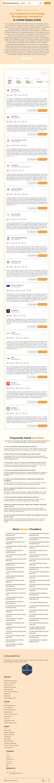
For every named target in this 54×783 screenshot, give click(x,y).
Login (40, 3)
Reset (44, 73)
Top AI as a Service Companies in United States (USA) (15, 636)
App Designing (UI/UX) (9, 698)
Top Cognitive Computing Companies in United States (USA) (38, 636)
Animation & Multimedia (10, 743)
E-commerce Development (11, 691)
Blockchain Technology (10, 687)
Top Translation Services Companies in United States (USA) (15, 568)
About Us (8, 757)
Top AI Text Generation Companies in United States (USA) (14, 644)
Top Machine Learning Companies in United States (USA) (16, 627)
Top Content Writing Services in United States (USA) (38, 589)
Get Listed (47, 3)
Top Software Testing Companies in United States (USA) (16, 559)
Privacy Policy (9, 759)
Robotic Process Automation (11, 745)
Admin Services (8, 716)
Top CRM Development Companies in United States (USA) (14, 619)
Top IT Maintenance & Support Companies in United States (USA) (16, 606)
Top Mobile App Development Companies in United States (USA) (16, 534)
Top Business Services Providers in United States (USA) (15, 615)
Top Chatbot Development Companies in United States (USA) (15, 589)
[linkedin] (46, 781)
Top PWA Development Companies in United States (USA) (14, 602)
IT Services (7, 718)
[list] (49, 82)
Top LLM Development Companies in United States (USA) (14, 640)
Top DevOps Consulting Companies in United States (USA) (14, 598)
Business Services (8, 741)
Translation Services (9, 720)
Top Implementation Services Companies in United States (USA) (39, 568)
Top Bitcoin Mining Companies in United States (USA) (38, 615)
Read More (9, 107)
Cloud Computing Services (10, 714)
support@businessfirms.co (16, 773)
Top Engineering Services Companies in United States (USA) (15, 576)
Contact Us (9, 761)
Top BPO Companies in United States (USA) (15, 572)
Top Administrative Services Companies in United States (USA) (15, 564)
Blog (29, 3)
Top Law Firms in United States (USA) (39, 602)
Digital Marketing (8, 689)
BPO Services (7, 730)
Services (23, 3)
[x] (49, 781)
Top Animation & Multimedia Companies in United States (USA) (16, 585)
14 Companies (27, 58)
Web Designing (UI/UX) (9, 705)
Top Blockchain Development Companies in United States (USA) (39, 538)
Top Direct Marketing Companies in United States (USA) (39, 606)
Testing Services (8, 712)
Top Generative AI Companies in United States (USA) (15, 623)
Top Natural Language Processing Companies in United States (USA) (37, 627)
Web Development (8, 685)
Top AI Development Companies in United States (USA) (39, 572)
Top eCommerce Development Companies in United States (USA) (39, 542)
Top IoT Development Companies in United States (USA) (16, 555)
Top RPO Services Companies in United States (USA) (38, 610)
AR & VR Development (9, 709)
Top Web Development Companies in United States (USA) (14, 538)
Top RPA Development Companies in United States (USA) (39, 585)
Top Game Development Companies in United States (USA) (38, 593)
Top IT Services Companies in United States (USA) (38, 564)
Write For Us (9, 763)
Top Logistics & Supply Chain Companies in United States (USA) (39, 598)
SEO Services (7, 696)
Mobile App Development (10, 680)
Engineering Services (9, 734)
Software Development (10, 683)
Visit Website (43, 110)
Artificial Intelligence (9, 732)
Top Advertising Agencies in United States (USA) (16, 593)
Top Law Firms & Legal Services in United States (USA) (39, 576)
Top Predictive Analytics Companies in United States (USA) (38, 640)
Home (18, 10)
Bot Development (8, 747)
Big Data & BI (7, 693)
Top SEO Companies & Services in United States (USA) (39, 547)
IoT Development (8, 707)
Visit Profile (33, 110)
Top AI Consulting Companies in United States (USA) (38, 623)
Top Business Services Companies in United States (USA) (39, 581)
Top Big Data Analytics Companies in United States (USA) (16, 547)
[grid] (47, 82)
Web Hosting (7, 739)
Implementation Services (10, 722)
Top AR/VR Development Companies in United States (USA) (38, 555)
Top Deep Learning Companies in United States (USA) (38, 632)
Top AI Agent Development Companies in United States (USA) (39, 619)
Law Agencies (7, 736)
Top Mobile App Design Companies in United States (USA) (14, 551)
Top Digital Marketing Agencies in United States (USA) (15, 542)
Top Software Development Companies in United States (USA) (39, 534)
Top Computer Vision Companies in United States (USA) (16, 632)
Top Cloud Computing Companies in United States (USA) (39, 559)
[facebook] (43, 781)
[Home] (11, 3)
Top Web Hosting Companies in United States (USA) (15, 581)
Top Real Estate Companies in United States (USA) (15, 610)
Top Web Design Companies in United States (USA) (38, 551)
